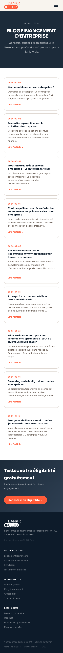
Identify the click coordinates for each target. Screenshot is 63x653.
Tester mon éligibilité (15, 569)
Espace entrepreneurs (16, 556)
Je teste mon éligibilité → (25, 500)
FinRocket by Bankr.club (17, 622)
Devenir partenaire (14, 613)
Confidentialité (31, 647)
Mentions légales (13, 627)
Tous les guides (12, 584)
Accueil (28, 23)
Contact (8, 618)
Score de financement (16, 560)
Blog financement (13, 589)
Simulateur (9, 565)
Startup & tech (12, 598)
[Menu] (56, 5)
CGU (44, 647)
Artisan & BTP (11, 594)
